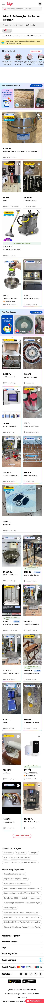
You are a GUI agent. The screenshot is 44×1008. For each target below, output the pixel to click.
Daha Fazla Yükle (22, 836)
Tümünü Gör (36, 51)
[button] (3, 3)
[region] (23, 59)
